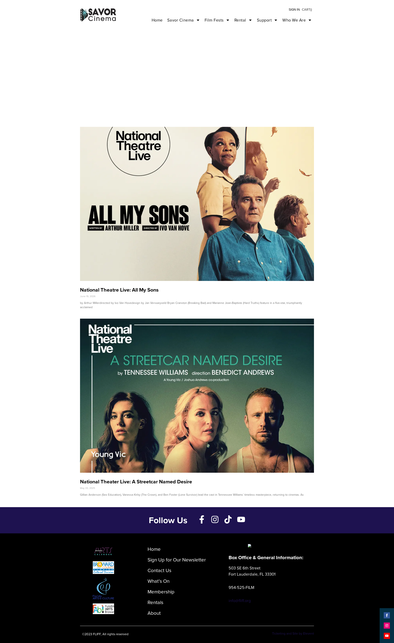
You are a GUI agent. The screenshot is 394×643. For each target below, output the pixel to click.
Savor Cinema (180, 20)
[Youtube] (241, 519)
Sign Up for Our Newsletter (177, 559)
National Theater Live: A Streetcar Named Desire (136, 481)
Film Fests (214, 20)
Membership (161, 591)
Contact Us (159, 570)
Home (157, 20)
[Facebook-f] (202, 519)
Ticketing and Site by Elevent (293, 633)
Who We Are (294, 20)
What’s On (159, 581)
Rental (240, 20)
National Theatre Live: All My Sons (119, 290)
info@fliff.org (240, 601)
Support (264, 20)
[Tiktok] (228, 519)
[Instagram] (215, 519)
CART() (307, 9)
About (154, 613)
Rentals (155, 602)
